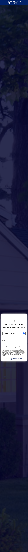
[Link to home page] (14, 2)
